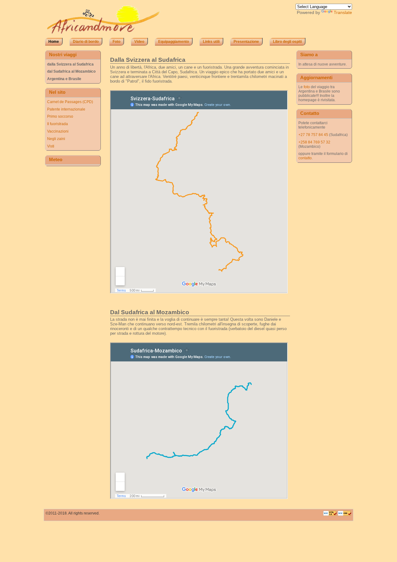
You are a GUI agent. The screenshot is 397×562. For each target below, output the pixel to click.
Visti (50, 146)
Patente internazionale (66, 109)
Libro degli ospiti (287, 41)
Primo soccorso (60, 116)
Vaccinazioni (58, 131)
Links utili (211, 41)
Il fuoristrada (57, 124)
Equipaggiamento (173, 41)
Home (53, 41)
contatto (305, 158)
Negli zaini (56, 139)
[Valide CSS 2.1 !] (344, 514)
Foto (116, 41)
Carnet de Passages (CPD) (70, 102)
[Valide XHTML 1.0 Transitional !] (330, 514)
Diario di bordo (86, 41)
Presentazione (246, 41)
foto (307, 87)
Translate (343, 12)
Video (139, 41)
